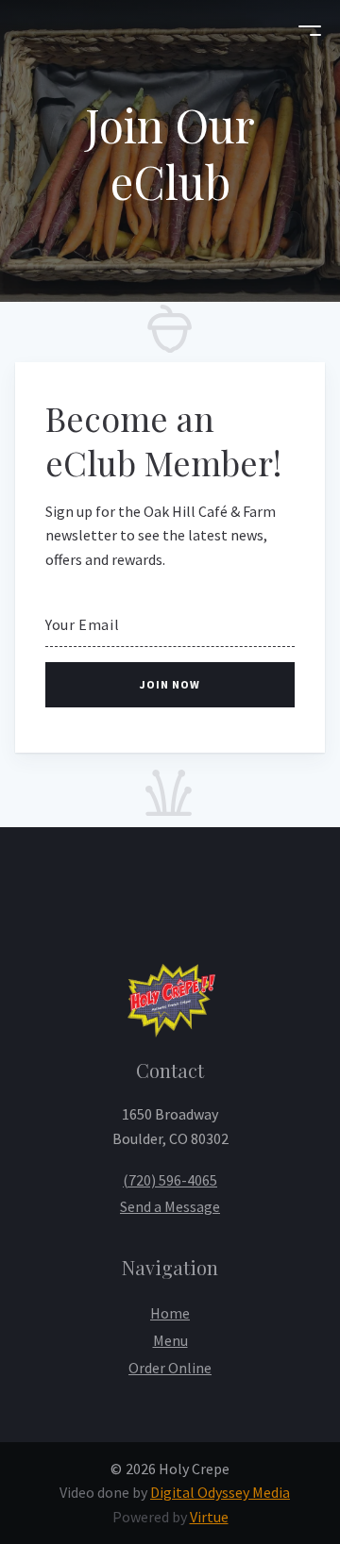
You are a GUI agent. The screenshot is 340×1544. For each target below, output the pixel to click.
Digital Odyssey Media (220, 1492)
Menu (170, 1340)
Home (170, 1312)
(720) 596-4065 (170, 1179)
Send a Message (170, 1206)
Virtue (209, 1516)
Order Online (170, 1367)
